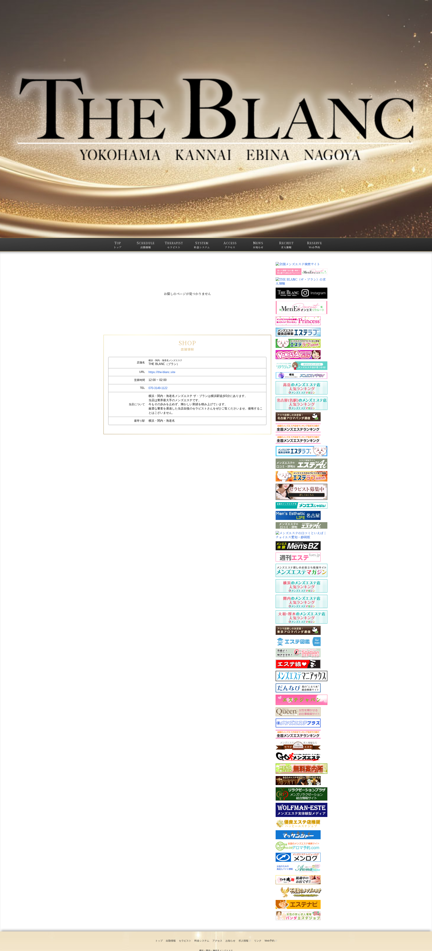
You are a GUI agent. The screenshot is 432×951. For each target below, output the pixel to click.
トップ (159, 940)
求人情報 (243, 940)
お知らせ (230, 940)
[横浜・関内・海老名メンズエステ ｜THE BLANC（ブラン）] (216, 119)
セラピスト (185, 940)
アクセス (217, 940)
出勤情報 (171, 940)
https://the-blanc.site (161, 372)
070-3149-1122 (157, 388)
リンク (257, 940)
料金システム (201, 940)
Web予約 (270, 940)
